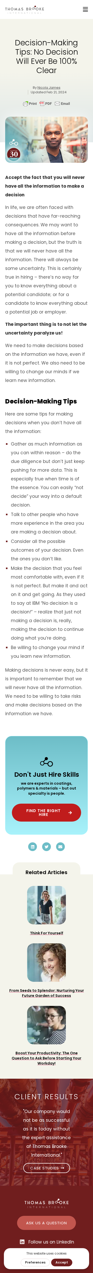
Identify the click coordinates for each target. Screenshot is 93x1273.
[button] (68, 10)
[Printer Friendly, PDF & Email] (46, 106)
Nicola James (48, 87)
